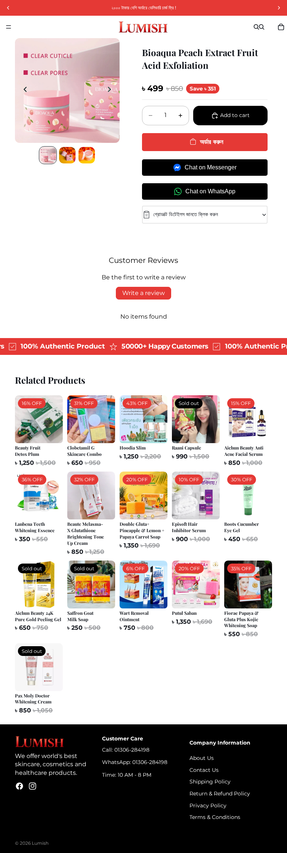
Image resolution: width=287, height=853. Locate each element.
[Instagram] (32, 786)
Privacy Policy (207, 805)
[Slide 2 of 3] (67, 155)
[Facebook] (19, 786)
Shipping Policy (210, 781)
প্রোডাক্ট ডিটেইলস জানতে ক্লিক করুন (185, 214)
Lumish (40, 843)
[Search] (256, 27)
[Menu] (8, 27)
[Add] (51, 432)
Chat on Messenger (211, 167)
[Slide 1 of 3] (48, 155)
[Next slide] (111, 90)
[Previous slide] (23, 90)
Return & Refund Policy (219, 793)
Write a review (143, 293)
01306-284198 (131, 749)
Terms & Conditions (214, 817)
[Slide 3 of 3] (86, 155)
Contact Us (204, 770)
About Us (201, 758)
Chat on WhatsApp (210, 191)
